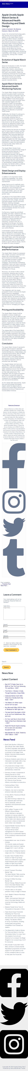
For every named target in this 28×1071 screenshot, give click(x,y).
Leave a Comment (7, 29)
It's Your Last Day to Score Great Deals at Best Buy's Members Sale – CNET (15, 721)
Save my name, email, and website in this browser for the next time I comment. (12, 644)
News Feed (9, 739)
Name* (5, 624)
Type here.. (6, 606)
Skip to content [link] (4, 1)
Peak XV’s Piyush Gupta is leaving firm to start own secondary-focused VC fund (15, 727)
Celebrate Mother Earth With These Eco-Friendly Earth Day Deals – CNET (14, 698)
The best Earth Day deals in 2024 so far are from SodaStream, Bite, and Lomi (15, 714)
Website (5, 636)
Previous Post (6, 584)
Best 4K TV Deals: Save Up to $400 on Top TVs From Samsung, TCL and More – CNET (15, 686)
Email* (5, 630)
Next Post (4, 585)
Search (4, 661)
